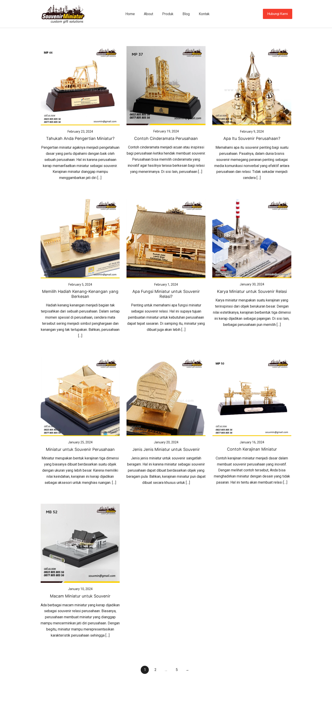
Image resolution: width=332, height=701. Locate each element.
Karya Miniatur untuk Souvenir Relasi (252, 291)
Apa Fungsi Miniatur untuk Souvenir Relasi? (166, 294)
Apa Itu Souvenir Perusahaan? (251, 138)
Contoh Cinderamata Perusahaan (166, 138)
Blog (186, 14)
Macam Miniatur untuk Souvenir (80, 596)
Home (130, 14)
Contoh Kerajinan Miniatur (252, 449)
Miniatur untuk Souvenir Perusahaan (80, 449)
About (148, 14)
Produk (167, 14)
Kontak (204, 14)
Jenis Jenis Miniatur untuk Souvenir (166, 449)
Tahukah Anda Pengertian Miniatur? (80, 138)
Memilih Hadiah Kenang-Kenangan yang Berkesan (80, 294)
